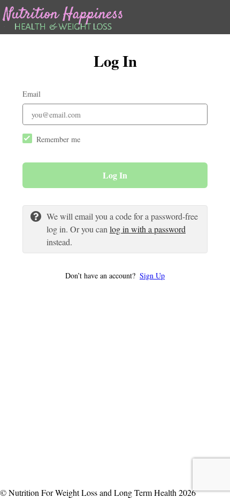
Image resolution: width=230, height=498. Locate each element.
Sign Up (152, 275)
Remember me (58, 139)
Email (31, 94)
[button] (115, 275)
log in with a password (148, 229)
